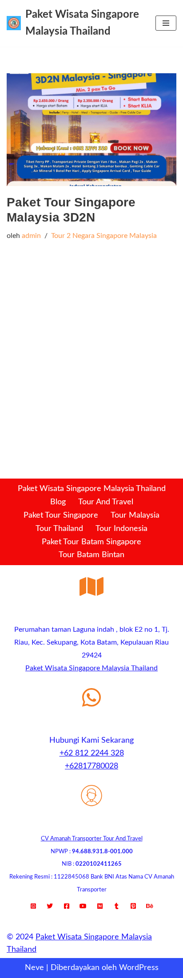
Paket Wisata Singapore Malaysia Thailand (92, 489)
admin (31, 235)
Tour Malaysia (135, 515)
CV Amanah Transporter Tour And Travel (92, 839)
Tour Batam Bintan (91, 555)
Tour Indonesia (121, 529)
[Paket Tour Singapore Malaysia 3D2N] (91, 129)
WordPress (139, 968)
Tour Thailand (59, 529)
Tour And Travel (105, 502)
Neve (34, 968)
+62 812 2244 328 (92, 753)
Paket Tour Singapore (61, 515)
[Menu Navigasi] (165, 23)
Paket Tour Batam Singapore (91, 542)
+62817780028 (91, 766)
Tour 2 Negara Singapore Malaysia (104, 235)
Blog (58, 502)
